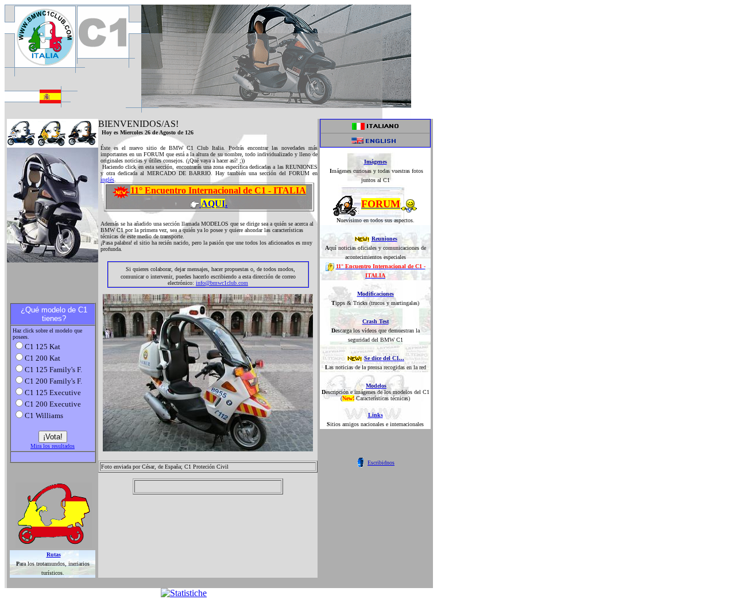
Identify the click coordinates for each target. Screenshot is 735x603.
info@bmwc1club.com (222, 283)
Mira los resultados (52, 446)
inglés (107, 179)
